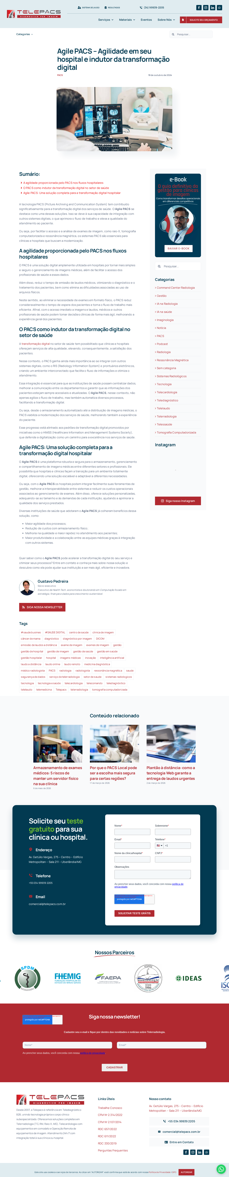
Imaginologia (165, 320)
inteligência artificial (112, 658)
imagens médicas (70, 658)
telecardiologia (74, 683)
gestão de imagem (58, 651)
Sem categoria (166, 368)
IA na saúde (164, 312)
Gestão (162, 296)
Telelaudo (163, 408)
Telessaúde (164, 424)
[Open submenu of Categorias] (31, 34)
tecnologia (27, 683)
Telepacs (61, 689)
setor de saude (92, 677)
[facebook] (199, 7)
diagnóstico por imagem (77, 638)
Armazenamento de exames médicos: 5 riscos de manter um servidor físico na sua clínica (57, 775)
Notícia (161, 328)
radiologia (65, 670)
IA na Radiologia (167, 304)
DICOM (100, 638)
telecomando (95, 683)
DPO (174, 1172)
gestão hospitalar (31, 658)
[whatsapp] (219, 7)
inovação (90, 658)
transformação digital (35, 344)
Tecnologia (164, 384)
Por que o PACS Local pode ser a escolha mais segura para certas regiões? (113, 773)
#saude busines (31, 632)
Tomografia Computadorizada (176, 432)
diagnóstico (52, 638)
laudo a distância (31, 664)
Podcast (162, 344)
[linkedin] (212, 7)
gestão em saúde (107, 651)
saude (130, 670)
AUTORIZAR (186, 1172)
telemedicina (44, 689)
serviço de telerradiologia (64, 677)
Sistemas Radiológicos (171, 376)
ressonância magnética (108, 670)
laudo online (52, 664)
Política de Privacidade (160, 1172)
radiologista (83, 670)
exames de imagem (97, 645)
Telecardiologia (167, 392)
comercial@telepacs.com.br (47, 904)
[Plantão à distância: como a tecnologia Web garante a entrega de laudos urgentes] (171, 744)
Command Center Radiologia (176, 287)
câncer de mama (30, 638)
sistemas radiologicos (118, 677)
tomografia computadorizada (109, 689)
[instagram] (205, 7)
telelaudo (26, 689)
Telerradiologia (167, 416)
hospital (51, 658)
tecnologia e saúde (49, 683)
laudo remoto (72, 664)
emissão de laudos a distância (39, 645)
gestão (117, 645)
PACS (60, 75)
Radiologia (164, 352)
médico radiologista (33, 670)
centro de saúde (78, 632)
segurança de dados (33, 677)
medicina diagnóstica (97, 664)
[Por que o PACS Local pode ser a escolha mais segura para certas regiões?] (114, 744)
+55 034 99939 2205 (41, 883)
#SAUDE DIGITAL (55, 632)
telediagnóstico (116, 683)
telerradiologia (79, 689)
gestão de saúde (83, 651)
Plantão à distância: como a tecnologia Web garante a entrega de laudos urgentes (171, 773)
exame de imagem (71, 645)
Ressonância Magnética (172, 360)
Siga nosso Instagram (180, 501)
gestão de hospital (32, 651)
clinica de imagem (103, 632)
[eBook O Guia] (178, 175)
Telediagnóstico (167, 400)
